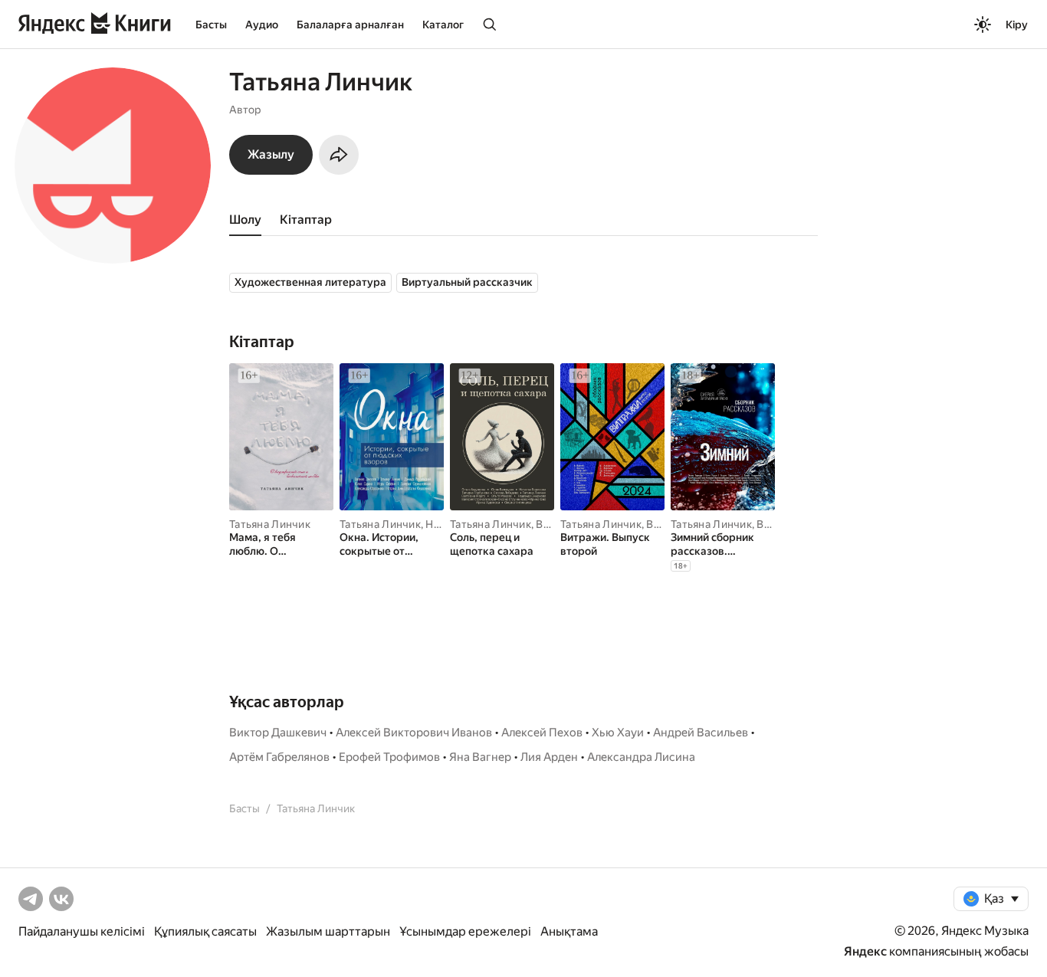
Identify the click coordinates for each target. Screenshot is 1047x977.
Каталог (443, 24)
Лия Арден (549, 757)
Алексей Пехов (542, 732)
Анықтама (569, 931)
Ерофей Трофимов (389, 757)
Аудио (261, 24)
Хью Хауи (618, 732)
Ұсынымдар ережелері (465, 931)
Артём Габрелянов (279, 757)
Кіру (1017, 24)
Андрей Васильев (700, 732)
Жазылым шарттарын (328, 931)
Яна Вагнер (480, 757)
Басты (211, 24)
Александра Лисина (641, 757)
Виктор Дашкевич (278, 732)
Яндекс (865, 951)
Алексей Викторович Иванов (414, 732)
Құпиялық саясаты (205, 931)
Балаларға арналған (350, 24)
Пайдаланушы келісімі (81, 931)
